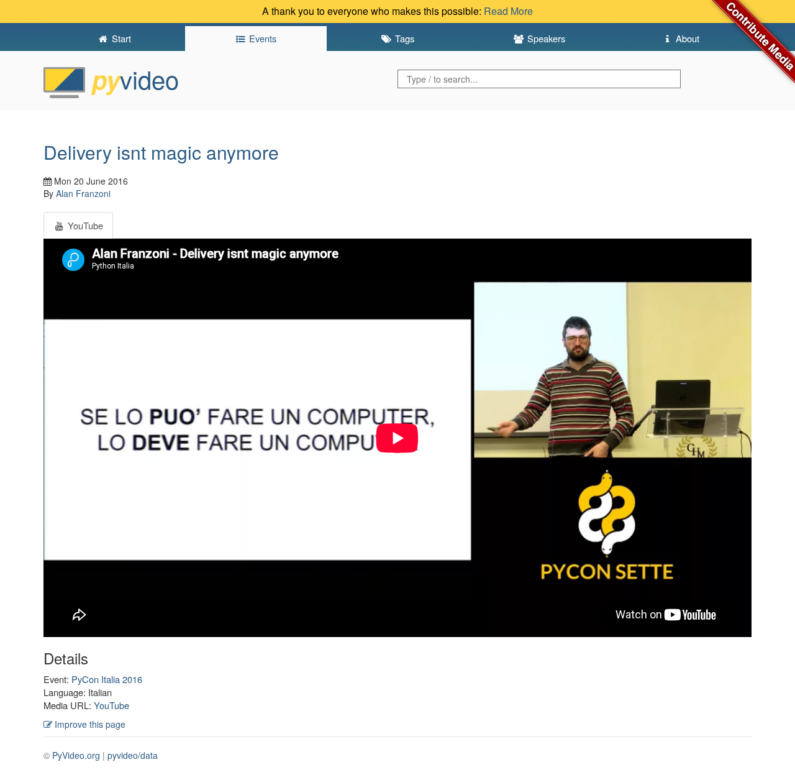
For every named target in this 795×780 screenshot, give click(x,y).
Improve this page (88, 724)
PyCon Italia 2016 (106, 679)
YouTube (111, 705)
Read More (508, 11)
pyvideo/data (132, 755)
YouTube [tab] (84, 225)
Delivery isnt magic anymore (161, 152)
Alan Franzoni (83, 193)
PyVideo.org (76, 755)
